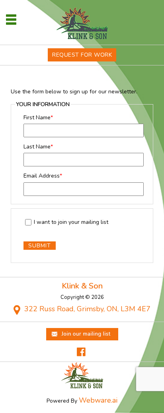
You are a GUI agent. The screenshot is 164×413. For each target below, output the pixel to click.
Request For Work (82, 55)
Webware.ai (98, 400)
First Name (38, 117)
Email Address (42, 176)
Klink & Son (82, 286)
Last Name (38, 146)
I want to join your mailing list (71, 222)
